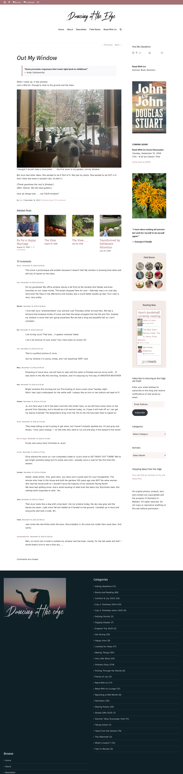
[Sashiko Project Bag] (140, 266)
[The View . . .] (83, 216)
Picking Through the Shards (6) (110, 670)
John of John (149, 320)
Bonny (19, 266)
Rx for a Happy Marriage (26, 242)
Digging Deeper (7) (104, 622)
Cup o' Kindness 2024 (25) (108, 604)
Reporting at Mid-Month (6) (108, 694)
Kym (21, 200)
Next (117, 45)
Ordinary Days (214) (105, 664)
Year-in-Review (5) (104, 749)
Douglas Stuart (149, 323)
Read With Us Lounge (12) (107, 688)
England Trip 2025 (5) (105, 628)
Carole (19, 452)
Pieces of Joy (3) (103, 676)
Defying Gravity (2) (104, 616)
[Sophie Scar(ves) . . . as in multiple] (158, 284)
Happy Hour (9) (102, 640)
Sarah (19, 422)
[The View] (55, 216)
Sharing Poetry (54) (104, 707)
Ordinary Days (47, 200)
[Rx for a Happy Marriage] (27, 216)
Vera (18, 282)
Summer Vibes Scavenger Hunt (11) (112, 719)
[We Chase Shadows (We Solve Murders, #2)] (140, 347)
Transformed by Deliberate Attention (110, 244)
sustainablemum (23, 537)
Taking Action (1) (103, 725)
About (8, 766)
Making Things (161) (104, 652)
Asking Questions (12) (105, 586)
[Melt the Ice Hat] (158, 275)
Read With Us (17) (103, 682)
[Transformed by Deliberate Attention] (110, 216)
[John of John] (140, 320)
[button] (121, 29)
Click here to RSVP (141, 162)
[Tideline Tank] (149, 275)
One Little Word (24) (105, 658)
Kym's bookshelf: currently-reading (149, 314)
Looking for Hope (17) (105, 646)
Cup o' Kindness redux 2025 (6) (110, 610)
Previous (108, 45)
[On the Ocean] (140, 275)
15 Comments (60, 200)
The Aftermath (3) (103, 737)
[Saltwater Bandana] (158, 266)
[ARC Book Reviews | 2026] (140, 284)
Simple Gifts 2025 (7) (105, 712)
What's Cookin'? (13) (105, 743)
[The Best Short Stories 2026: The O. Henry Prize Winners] (140, 329)
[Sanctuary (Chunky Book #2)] (149, 284)
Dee (18, 349)
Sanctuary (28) (102, 700)
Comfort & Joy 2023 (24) (107, 598)
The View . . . (80, 240)
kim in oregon (22, 438)
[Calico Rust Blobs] (149, 266)
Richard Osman (149, 353)
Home (8, 760)
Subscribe (140, 412)
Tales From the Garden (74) (108, 731)
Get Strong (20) (102, 634)
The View (50, 240)
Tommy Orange (144, 342)
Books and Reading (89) (106, 592)
